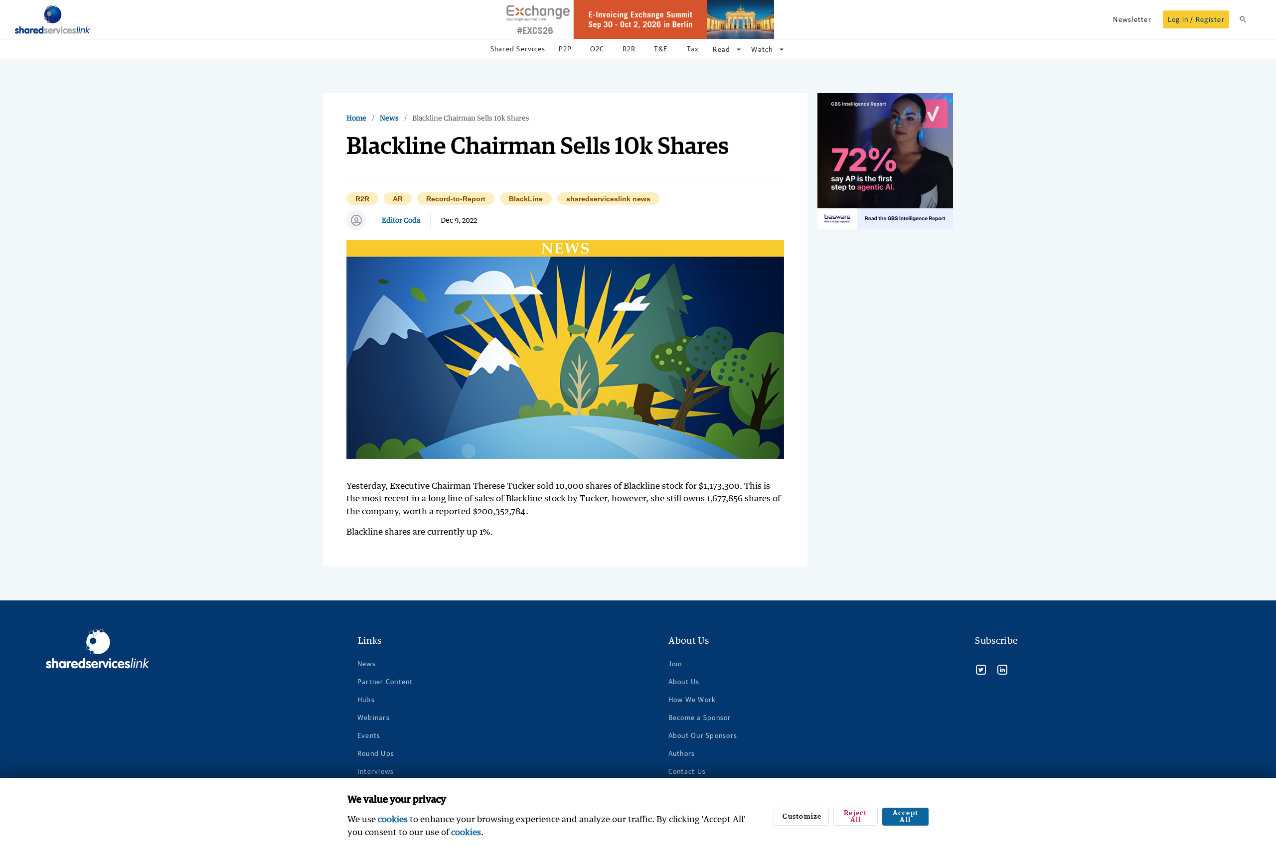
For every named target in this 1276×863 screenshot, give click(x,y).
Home (356, 118)
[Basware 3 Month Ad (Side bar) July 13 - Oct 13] (885, 161)
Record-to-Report (455, 199)
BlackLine (526, 199)
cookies (393, 819)
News (389, 118)
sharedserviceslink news (608, 199)
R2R (362, 199)
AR (398, 199)
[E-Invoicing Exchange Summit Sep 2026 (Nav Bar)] (638, 19)
